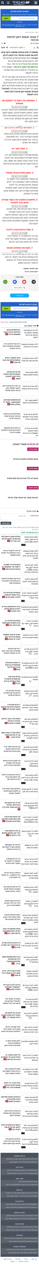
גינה (7, 527)
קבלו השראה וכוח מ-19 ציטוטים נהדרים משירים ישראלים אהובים (22, 1230)
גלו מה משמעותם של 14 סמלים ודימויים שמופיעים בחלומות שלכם (21, 1219)
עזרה (25, 1259)
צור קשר (34, 1259)
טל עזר (32, 43)
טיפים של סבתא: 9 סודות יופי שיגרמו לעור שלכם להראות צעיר (22, 1173)
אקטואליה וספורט (19, 1246)
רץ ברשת (19, 1190)
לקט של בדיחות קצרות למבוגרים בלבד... (28, 1181)
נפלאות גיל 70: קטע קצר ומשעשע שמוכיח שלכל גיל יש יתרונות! (22, 1193)
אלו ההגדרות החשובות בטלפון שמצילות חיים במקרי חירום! (23, 1241)
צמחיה (15, 527)
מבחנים (31, 444)
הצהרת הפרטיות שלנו (10, 25)
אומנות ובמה (19, 1224)
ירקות (10, 527)
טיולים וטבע (19, 1201)
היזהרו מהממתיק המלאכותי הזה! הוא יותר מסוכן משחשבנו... (23, 1162)
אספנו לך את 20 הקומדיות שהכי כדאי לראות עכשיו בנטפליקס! (22, 1227)
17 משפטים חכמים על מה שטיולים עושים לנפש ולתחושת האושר (22, 1204)
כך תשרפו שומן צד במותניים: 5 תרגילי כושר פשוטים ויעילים (23, 1253)
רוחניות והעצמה (19, 1213)
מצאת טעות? (4, 322)
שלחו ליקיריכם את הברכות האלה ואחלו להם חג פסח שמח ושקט (22, 1215)
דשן (33, 529)
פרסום (13, 1261)
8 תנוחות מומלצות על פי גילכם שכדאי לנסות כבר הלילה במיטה (22, 1170)
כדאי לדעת (29, 32)
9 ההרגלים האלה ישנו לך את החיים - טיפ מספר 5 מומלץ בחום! (22, 1196)
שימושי (19, 527)
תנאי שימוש (18, 25)
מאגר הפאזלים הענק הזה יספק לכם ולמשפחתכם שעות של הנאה (22, 1185)
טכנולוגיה (19, 1235)
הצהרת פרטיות (23, 1261)
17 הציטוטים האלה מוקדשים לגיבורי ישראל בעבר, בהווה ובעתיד (22, 1249)
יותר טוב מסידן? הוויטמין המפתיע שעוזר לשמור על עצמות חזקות (22, 1159)
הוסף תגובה (6, 523)
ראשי (36, 32)
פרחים (24, 527)
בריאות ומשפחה (19, 1156)
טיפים (28, 527)
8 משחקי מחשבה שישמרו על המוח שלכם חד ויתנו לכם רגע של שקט (21, 1238)
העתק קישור (18, 287)
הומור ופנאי (20, 1179)
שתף (3, 47)
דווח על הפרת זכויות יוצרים (18, 322)
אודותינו (17, 1259)
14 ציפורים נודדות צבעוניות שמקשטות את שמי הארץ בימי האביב (22, 1207)
